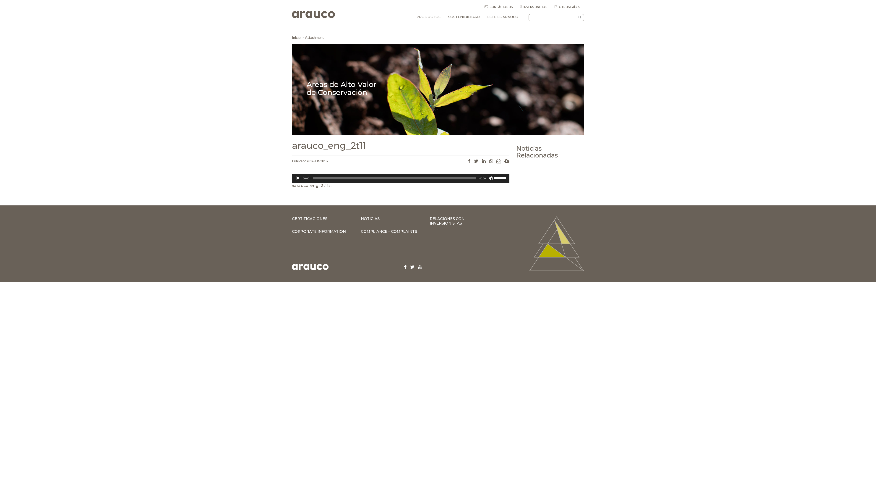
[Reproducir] (298, 178)
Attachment (314, 37)
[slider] (500, 178)
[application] (400, 178)
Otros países (569, 7)
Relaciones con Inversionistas (447, 221)
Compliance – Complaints (389, 231)
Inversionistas (535, 7)
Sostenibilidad (464, 17)
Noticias (370, 219)
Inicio (296, 37)
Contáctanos (501, 7)
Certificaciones (309, 219)
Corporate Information (319, 231)
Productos (429, 17)
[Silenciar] (490, 178)
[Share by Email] (498, 161)
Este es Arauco (502, 17)
